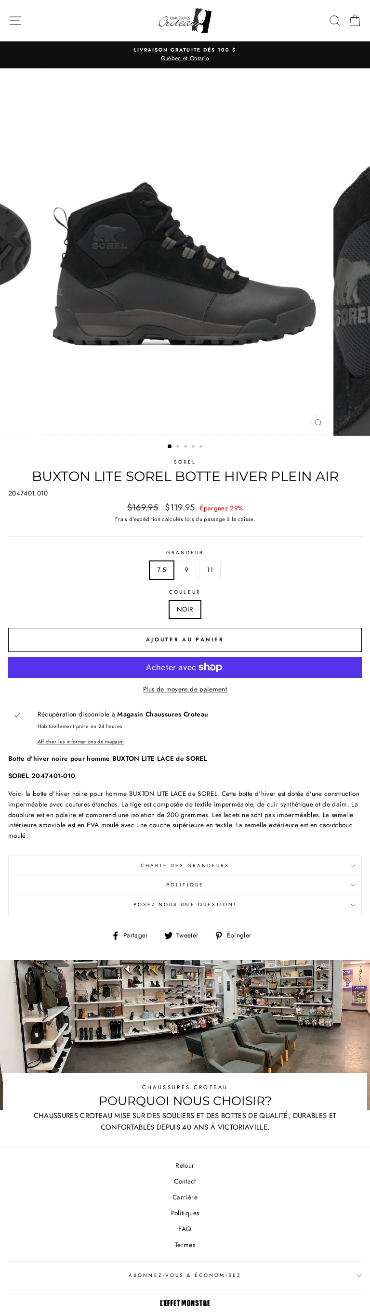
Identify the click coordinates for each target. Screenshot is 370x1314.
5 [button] (201, 447)
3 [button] (186, 447)
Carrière (185, 1197)
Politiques (185, 1213)
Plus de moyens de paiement (185, 689)
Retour (184, 1165)
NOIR (185, 609)
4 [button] (194, 447)
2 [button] (178, 447)
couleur (184, 592)
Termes (185, 1244)
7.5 (161, 569)
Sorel (185, 462)
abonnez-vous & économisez (185, 1275)
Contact (185, 1181)
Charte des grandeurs (185, 865)
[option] (185, 55)
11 (210, 569)
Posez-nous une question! (185, 904)
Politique (185, 884)
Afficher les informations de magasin (81, 741)
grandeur (185, 552)
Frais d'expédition (137, 519)
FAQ (184, 1229)
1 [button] (170, 446)
